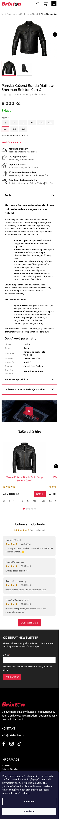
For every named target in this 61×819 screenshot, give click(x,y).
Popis (8, 195)
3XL (34, 501)
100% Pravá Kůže (32, 358)
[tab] (24, 509)
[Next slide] (56, 466)
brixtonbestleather (11, 743)
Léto (31, 366)
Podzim (39, 366)
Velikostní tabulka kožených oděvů (25, 389)
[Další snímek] (55, 34)
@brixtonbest (19, 743)
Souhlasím (29, 811)
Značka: (39, 94)
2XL (28, 501)
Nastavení (29, 801)
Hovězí (26, 362)
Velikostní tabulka (10, 769)
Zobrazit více (29, 622)
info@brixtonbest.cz (14, 735)
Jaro (25, 366)
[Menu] (54, 4)
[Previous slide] (2, 466)
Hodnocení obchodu (29, 524)
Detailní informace (10, 142)
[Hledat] (37, 4)
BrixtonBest (4, 743)
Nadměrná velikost (33, 371)
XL (23, 501)
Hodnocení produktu (16, 379)
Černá (26, 348)
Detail (39, 494)
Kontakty (6, 765)
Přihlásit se (12, 677)
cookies (19, 776)
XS (4, 501)
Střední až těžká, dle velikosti (34, 353)
